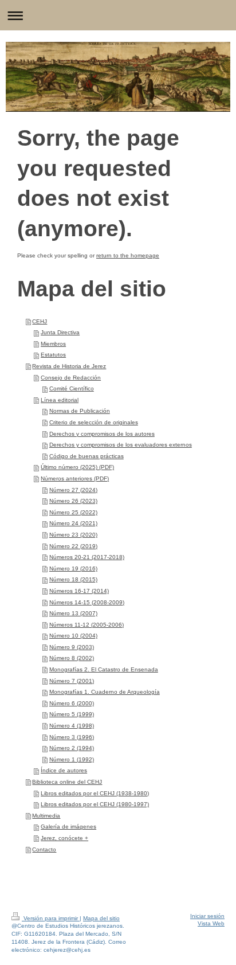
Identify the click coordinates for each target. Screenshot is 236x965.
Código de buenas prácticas (86, 456)
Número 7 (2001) (71, 681)
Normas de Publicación (79, 411)
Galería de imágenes (68, 826)
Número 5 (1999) (71, 714)
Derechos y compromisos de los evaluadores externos (120, 445)
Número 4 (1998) (71, 725)
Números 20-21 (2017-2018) (86, 557)
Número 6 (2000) (71, 703)
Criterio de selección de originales (93, 422)
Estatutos (53, 354)
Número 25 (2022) (73, 512)
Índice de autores (64, 770)
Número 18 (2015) (73, 579)
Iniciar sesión (207, 916)
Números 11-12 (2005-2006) (86, 625)
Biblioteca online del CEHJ (67, 782)
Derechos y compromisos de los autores (102, 434)
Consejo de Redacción (71, 377)
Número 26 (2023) (73, 501)
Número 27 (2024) (73, 490)
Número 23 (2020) (73, 535)
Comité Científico (71, 388)
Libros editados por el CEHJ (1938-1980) (95, 793)
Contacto (44, 849)
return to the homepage (127, 255)
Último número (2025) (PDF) (77, 467)
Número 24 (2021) (73, 523)
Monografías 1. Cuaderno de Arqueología (104, 692)
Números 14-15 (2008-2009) (86, 602)
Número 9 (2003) (71, 647)
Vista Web (211, 923)
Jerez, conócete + (64, 838)
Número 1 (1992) (71, 759)
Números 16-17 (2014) (79, 591)
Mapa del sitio (101, 918)
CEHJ (39, 321)
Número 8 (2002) (71, 658)
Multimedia (46, 815)
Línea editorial (59, 400)
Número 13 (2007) (73, 613)
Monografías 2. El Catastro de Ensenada (103, 669)
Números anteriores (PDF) (75, 478)
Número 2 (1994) (71, 748)
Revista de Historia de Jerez (69, 366)
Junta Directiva (60, 332)
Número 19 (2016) (73, 568)
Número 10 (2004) (73, 635)
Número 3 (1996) (71, 737)
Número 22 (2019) (73, 546)
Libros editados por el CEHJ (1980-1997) (95, 804)
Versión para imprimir (51, 918)
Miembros (53, 344)
